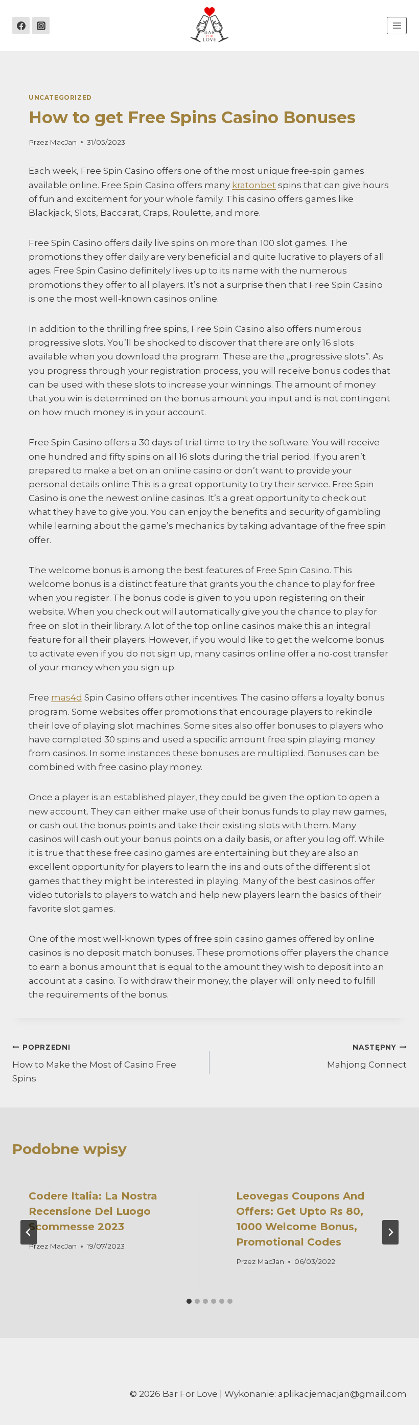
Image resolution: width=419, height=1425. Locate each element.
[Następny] (390, 1232)
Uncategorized (60, 97)
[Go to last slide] (28, 1232)
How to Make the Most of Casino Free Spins (94, 1063)
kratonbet (254, 185)
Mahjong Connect (367, 1056)
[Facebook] (21, 25)
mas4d (66, 697)
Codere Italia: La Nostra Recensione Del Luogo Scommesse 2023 (93, 1211)
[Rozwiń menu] (397, 25)
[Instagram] (41, 25)
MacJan (63, 142)
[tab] (189, 1301)
